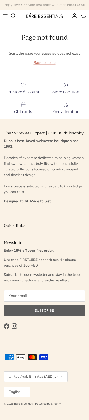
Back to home (45, 62)
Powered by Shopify (48, 404)
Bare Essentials (24, 404)
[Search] (15, 16)
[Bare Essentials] (45, 15)
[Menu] (5, 16)
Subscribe (44, 310)
